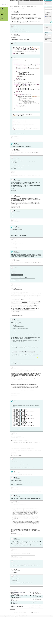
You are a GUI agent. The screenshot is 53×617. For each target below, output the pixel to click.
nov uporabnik (47, 18)
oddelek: (20, 612)
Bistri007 (12, 602)
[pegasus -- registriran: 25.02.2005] (12, 539)
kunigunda (15, 238)
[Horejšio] (12, 220)
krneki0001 (15, 26)
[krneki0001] (12, 26)
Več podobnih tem (12, 609)
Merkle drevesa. (26, 309)
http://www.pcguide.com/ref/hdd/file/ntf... (16, 505)
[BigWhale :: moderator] (12, 144)
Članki (2, 14)
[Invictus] (12, 157)
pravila (3, 19)
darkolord (36, 601)
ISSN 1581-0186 (24, 615)
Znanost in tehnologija (17, 597)
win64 (12, 599)
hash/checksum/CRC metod (29, 182)
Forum (2, 10)
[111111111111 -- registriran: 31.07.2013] (12, 12)
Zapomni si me (47, 12)
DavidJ (15, 195)
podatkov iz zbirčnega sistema (19, 182)
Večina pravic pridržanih (6, 615)
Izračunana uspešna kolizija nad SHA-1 (18, 592)
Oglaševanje (17, 615)
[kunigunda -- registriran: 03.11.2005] (12, 239)
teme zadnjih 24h (4, 12)
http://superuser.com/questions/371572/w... (17, 275)
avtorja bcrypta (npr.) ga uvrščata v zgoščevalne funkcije (27, 351)
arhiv (2, 9)
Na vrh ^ (51, 615)
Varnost (18, 594)
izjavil (21, 160)
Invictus (15, 157)
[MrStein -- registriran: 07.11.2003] (12, 267)
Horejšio (15, 220)
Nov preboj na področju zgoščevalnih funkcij (19, 604)
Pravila (2, 615)
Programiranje (16, 600)
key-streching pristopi (24, 302)
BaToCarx (36, 595)
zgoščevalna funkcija (15, 598)
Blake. (23, 200)
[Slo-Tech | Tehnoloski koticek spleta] (5, 4)
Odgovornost (12, 615)
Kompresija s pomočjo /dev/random (17, 595)
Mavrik (12, 596)
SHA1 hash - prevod (14, 601)
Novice (2, 8)
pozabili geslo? (47, 19)
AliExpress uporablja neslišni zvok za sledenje (20, 0)
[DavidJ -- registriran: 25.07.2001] (12, 196)
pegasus (15, 538)
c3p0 (14, 171)
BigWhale (15, 143)
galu (14, 179)
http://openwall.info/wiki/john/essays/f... (16, 214)
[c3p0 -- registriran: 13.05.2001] (12, 172)
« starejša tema (16, 612)
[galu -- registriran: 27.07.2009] (12, 180)
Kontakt (20, 615)
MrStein (15, 267)
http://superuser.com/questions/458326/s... (17, 274)
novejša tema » (36, 612)
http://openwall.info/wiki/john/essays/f (19, 326)
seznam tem (46, 27)
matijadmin (36, 592)
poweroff (12, 593)
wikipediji (15, 351)
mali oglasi (3, 11)
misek (36, 598)
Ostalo (2, 18)
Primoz (12, 605)
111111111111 (16, 11)
